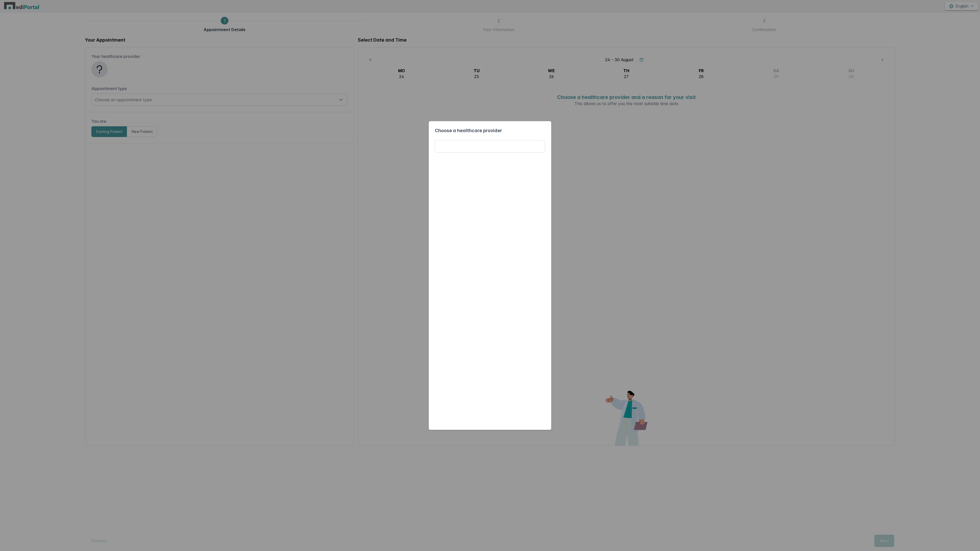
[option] (490, 146)
